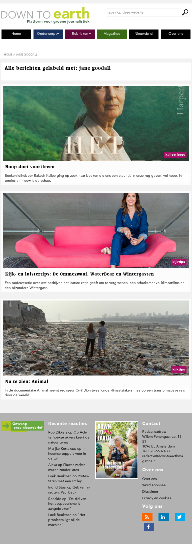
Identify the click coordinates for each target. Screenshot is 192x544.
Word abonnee (154, 485)
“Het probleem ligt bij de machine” (66, 520)
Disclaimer (150, 492)
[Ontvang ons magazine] (22, 431)
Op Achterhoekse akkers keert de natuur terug (69, 437)
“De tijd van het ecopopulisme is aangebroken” (67, 504)
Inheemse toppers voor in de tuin (67, 453)
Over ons (149, 479)
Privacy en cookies (156, 498)
